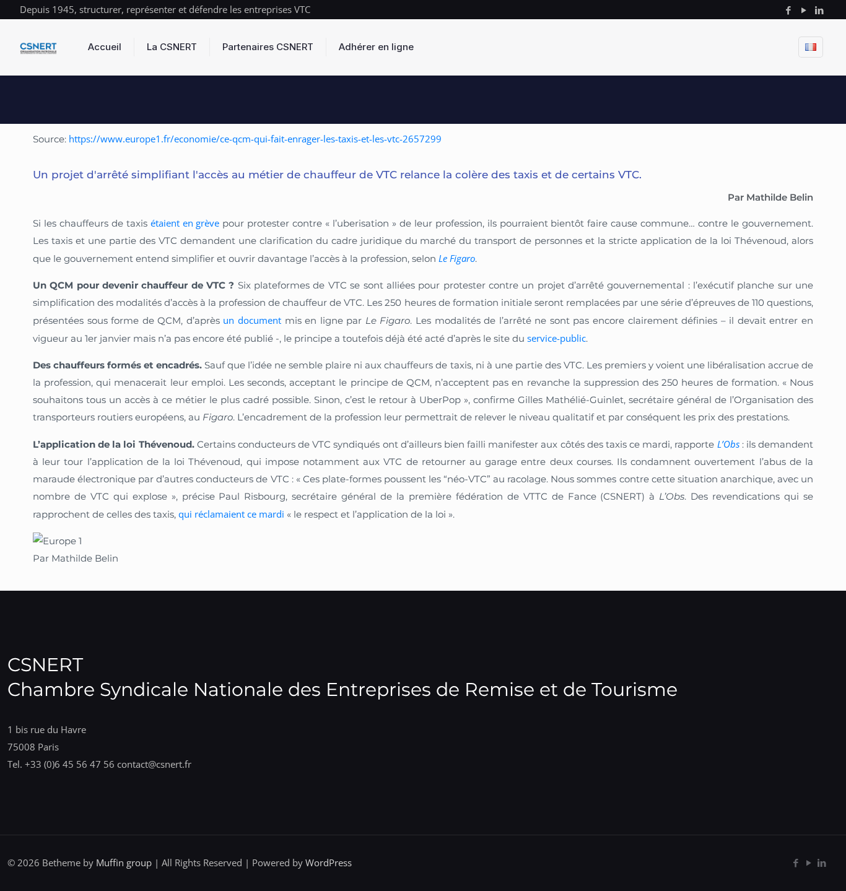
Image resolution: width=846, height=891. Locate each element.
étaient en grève (185, 223)
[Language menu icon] (810, 47)
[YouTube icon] (803, 10)
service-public (556, 338)
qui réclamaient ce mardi (231, 514)
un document (252, 320)
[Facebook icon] (788, 10)
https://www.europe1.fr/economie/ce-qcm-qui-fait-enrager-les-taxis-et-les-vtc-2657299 (256, 139)
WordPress (328, 862)
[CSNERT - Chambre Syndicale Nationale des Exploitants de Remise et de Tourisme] (38, 47)
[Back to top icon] (787, 866)
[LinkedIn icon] (819, 10)
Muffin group (124, 862)
